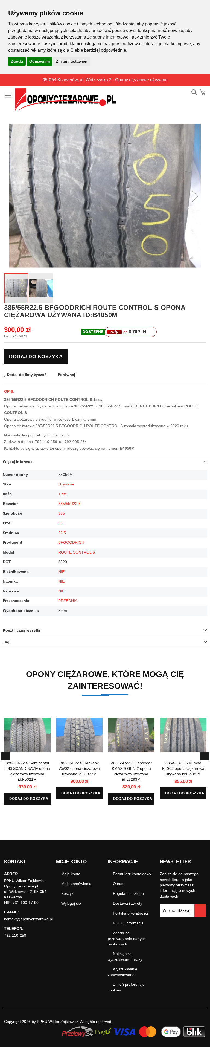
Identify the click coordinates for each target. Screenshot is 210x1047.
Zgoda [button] (17, 61)
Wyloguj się (71, 903)
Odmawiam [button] (39, 61)
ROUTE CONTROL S (76, 552)
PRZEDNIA (67, 600)
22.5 (62, 533)
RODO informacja (128, 923)
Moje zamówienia (76, 883)
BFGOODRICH (71, 542)
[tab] (105, 461)
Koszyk (67, 893)
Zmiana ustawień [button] (72, 61)
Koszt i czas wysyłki (21, 630)
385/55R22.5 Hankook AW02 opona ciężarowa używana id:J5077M (79, 768)
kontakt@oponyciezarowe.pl (28, 919)
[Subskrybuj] (200, 910)
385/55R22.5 (69, 503)
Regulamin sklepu (128, 893)
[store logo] (65, 99)
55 (60, 523)
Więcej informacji (19, 461)
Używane (66, 484)
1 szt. (63, 494)
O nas (118, 883)
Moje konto (70, 874)
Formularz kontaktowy (132, 874)
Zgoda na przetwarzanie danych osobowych (127, 938)
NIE (61, 571)
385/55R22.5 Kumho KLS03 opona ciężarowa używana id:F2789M (183, 768)
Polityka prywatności (130, 913)
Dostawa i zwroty (127, 903)
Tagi (7, 642)
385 (61, 513)
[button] (195, 196)
